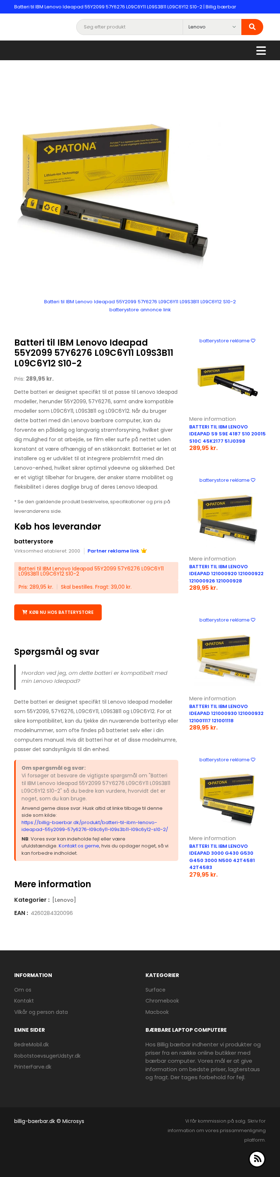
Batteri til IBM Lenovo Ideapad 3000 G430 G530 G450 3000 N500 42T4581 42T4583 (222, 857)
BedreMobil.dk (31, 1044)
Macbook (157, 1012)
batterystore (33, 541)
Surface (155, 989)
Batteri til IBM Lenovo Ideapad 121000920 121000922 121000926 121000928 (226, 573)
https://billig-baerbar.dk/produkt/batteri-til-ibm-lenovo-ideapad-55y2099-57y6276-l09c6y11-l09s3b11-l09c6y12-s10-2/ (95, 826)
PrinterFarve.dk (32, 1066)
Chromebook (162, 1000)
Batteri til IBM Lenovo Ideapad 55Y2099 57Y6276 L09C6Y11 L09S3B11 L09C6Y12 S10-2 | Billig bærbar (125, 6)
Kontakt (24, 1000)
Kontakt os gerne (79, 845)
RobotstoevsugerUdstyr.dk (47, 1055)
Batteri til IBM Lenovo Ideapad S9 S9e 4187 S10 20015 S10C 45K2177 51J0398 (227, 434)
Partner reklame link (113, 550)
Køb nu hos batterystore (61, 612)
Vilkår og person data (41, 1012)
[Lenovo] (64, 900)
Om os (22, 989)
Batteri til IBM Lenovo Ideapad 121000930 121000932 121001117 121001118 (226, 713)
